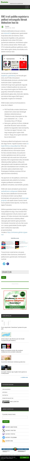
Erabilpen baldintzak (7, 398)
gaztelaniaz (11, 75)
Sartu (3, 277)
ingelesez (5, 75)
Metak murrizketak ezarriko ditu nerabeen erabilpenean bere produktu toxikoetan (12, 351)
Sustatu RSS (9, 441)
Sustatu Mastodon (11, 427)
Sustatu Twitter (10, 430)
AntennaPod (7, 33)
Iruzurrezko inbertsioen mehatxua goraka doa (13, 362)
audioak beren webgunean (9, 191)
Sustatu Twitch (10, 434)
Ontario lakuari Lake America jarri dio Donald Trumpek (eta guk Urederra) (12, 339)
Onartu (24, 457)
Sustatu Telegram (11, 437)
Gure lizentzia (14, 401)
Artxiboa (4, 392)
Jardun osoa (25, 377)
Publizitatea (15, 283)
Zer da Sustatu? (6, 389)
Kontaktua (5, 395)
